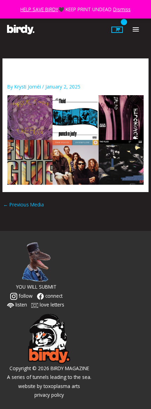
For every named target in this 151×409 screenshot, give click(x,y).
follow (25, 295)
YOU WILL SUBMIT (36, 286)
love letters (51, 304)
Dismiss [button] (122, 9)
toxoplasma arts (62, 386)
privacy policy (49, 395)
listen (20, 304)
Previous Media (23, 204)
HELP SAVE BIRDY (39, 9)
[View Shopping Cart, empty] (117, 30)
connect (53, 295)
